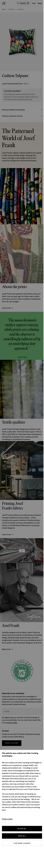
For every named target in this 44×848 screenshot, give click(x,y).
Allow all (22, 828)
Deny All (22, 836)
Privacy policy (7, 819)
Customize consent (22, 843)
